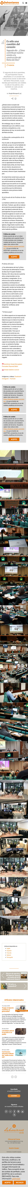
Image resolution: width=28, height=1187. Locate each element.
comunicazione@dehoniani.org (14, 1141)
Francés (9, 953)
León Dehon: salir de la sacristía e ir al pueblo (8, 1032)
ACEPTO (14, 257)
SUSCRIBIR (14, 1096)
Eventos (11, 65)
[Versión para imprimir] (15, 98)
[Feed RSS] (14, 1114)
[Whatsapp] (6, 1111)
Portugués (10, 957)
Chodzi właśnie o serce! (11, 370)
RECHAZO (19, 1182)
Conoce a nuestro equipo (14, 1152)
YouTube (12, 379)
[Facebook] (14, 1111)
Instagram (5, 379)
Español (9, 950)
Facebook (18, 376)
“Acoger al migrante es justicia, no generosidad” (8, 1009)
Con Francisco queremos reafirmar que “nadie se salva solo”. (8, 1054)
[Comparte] (12, 99)
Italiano (9, 955)
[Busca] (23, 3)
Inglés (8, 948)
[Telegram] (10, 1111)
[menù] (26, 3)
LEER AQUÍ (16, 1179)
